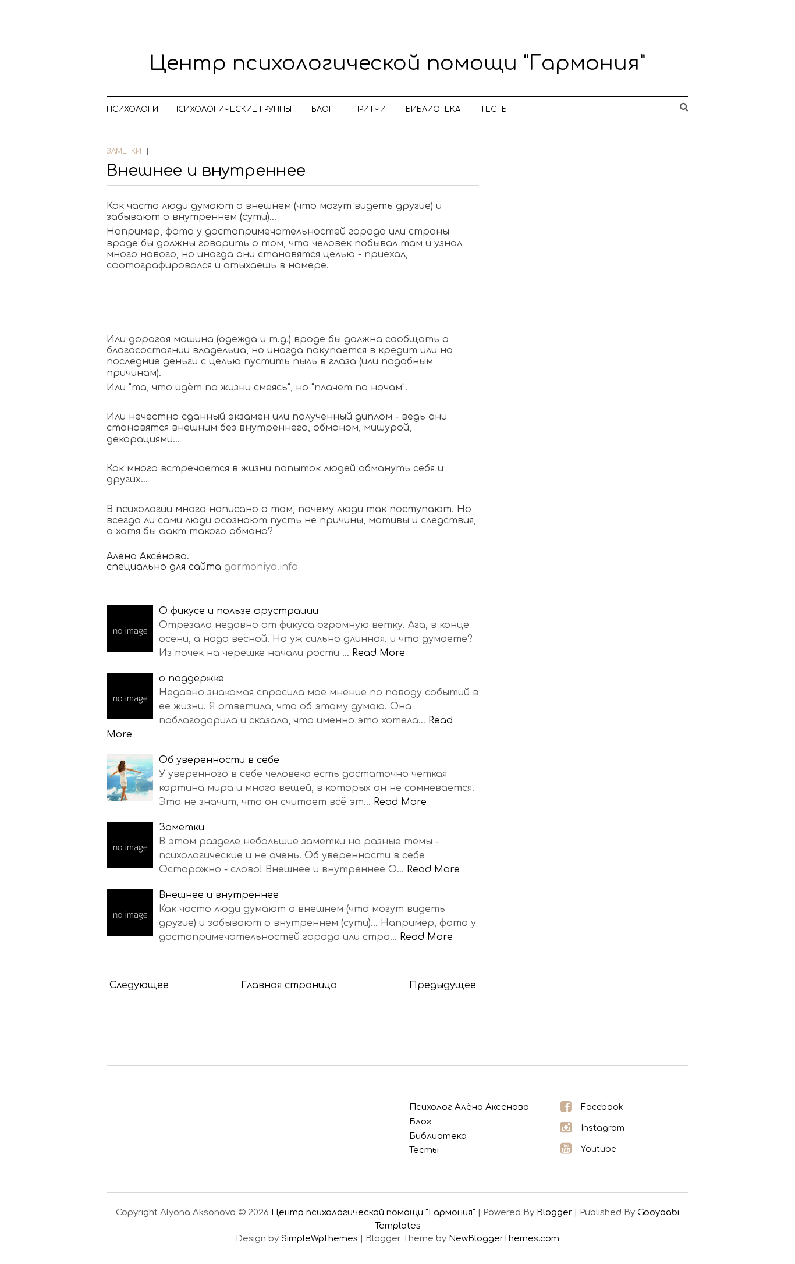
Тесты (494, 109)
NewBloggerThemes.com (504, 1239)
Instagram (602, 1128)
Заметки (181, 827)
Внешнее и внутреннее (206, 170)
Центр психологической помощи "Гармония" (397, 63)
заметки (124, 151)
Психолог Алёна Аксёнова (469, 1107)
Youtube (598, 1149)
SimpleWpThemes (319, 1239)
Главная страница (289, 985)
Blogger (554, 1212)
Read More (378, 653)
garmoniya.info (261, 567)
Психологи (132, 109)
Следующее (139, 985)
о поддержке (191, 678)
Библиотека (433, 109)
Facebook (602, 1107)
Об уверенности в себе (219, 760)
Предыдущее (442, 985)
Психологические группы (232, 109)
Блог (322, 109)
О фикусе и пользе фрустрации (238, 611)
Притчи (369, 109)
